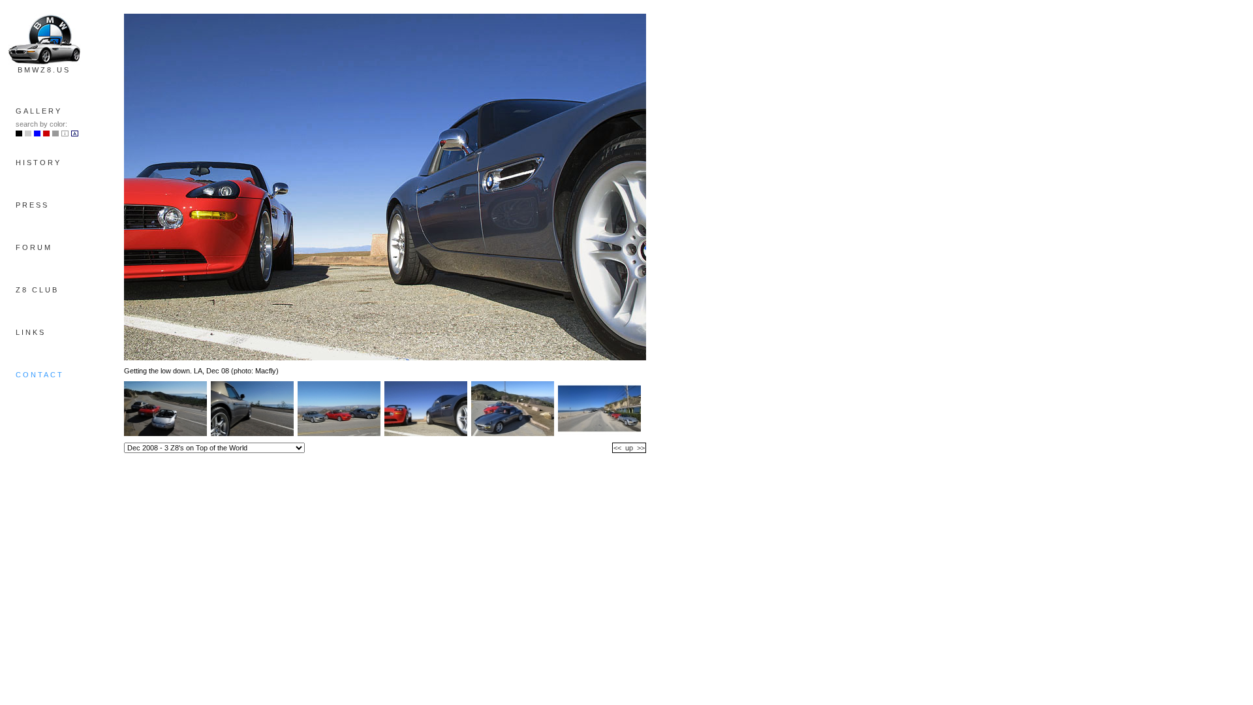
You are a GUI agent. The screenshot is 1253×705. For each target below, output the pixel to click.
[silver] (28, 134)
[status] (55, 134)
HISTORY (38, 162)
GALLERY (39, 111)
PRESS (32, 205)
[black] (19, 134)
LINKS (31, 332)
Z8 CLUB (37, 290)
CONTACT (40, 375)
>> (641, 448)
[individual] (65, 134)
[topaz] (37, 134)
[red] (46, 134)
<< (617, 448)
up (629, 448)
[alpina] (74, 134)
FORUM (34, 247)
